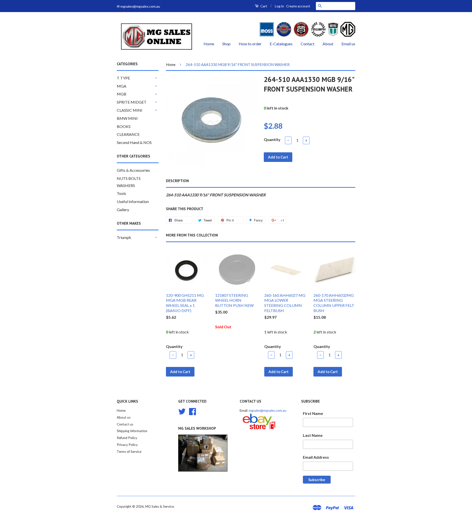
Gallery (123, 209)
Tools (121, 193)
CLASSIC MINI (129, 110)
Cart (263, 6)
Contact (307, 43)
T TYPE (123, 78)
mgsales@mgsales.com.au (267, 410)
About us (124, 417)
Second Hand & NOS (134, 142)
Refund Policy (127, 438)
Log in (279, 6)
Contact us (125, 424)
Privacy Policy (127, 445)
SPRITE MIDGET (132, 102)
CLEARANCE (128, 134)
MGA (121, 86)
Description (177, 180)
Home (209, 43)
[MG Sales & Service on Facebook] (192, 411)
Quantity (272, 139)
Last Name (313, 435)
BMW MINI (127, 118)
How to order (250, 43)
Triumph (124, 237)
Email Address (316, 457)
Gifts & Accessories (133, 170)
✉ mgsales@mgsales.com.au (138, 6)
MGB (121, 94)
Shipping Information (132, 431)
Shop (226, 43)
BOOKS (124, 126)
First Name (313, 413)
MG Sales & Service (159, 506)
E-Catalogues (281, 43)
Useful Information (133, 201)
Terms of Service (129, 452)
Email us (348, 43)
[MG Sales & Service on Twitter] (182, 411)
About (328, 43)
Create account (298, 6)
